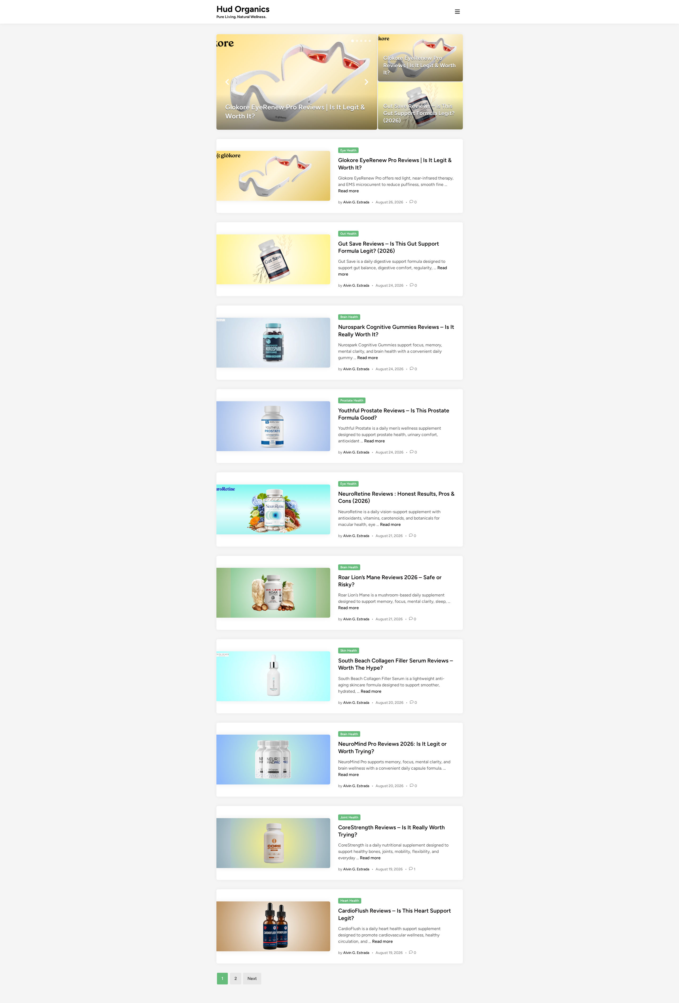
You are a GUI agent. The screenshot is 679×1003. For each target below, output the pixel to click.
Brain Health (349, 317)
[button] (352, 41)
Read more (348, 190)
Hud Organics (242, 9)
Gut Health (348, 234)
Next (252, 978)
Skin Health (348, 650)
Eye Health (348, 150)
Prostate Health (351, 400)
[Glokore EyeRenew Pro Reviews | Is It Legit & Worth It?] (296, 81)
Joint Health (349, 817)
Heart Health (349, 900)
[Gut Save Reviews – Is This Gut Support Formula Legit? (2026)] (420, 105)
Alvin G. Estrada (356, 202)
